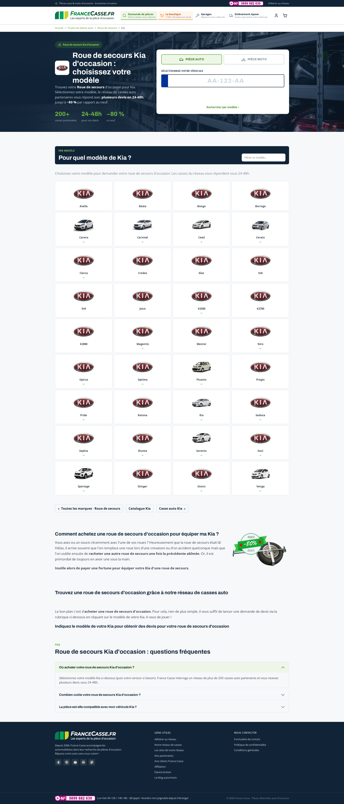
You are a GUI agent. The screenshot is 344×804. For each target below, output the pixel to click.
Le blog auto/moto (165, 777)
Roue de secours (107, 28)
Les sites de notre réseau (169, 750)
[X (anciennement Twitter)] (66, 762)
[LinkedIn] (83, 762)
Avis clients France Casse (168, 761)
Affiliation (160, 766)
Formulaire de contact (247, 739)
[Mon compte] (276, 15)
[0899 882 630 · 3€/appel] (246, 3)
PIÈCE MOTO (257, 59)
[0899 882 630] (75, 798)
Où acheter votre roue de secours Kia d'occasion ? (96, 667)
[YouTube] (75, 762)
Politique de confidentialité (250, 745)
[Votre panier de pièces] (285, 15)
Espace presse (162, 772)
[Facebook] (58, 762)
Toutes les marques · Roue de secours (90, 508)
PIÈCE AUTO (195, 59)
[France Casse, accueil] (84, 15)
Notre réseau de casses (168, 745)
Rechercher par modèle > (222, 107)
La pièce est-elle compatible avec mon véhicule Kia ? (98, 707)
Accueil (59, 28)
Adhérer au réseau (278, 3)
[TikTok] (91, 762)
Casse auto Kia (171, 508)
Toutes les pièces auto (80, 28)
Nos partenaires (163, 755)
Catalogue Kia (140, 508)
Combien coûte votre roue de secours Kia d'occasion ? (100, 694)
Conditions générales (246, 750)
